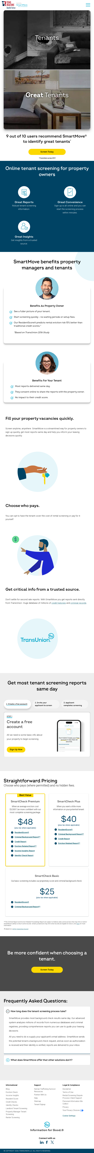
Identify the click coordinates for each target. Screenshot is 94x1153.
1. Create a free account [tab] (16, 704)
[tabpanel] (47, 734)
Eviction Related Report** (26, 846)
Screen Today (47, 152)
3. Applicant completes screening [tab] (73, 704)
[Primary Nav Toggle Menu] (88, 5)
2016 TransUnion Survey (20, 929)
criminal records (78, 603)
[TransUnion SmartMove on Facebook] (47, 1142)
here (78, 923)
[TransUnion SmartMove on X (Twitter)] (52, 1142)
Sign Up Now (16, 749)
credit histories (58, 603)
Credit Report (20, 842)
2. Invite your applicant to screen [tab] (43, 704)
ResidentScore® (22, 832)
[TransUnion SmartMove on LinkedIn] (42, 1142)
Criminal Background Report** (27, 837)
